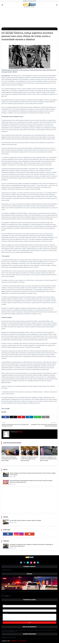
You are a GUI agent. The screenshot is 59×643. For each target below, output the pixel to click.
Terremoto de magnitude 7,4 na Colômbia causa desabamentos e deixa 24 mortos (48, 458)
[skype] (28, 562)
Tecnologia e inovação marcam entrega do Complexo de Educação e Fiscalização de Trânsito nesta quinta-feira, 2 (31, 545)
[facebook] (8, 534)
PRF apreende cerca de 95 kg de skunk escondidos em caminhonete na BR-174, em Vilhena (27, 593)
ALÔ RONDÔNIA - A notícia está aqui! (18, 640)
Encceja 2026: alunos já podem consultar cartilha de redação (25, 520)
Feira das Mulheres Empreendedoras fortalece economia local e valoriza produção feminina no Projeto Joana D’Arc (31, 481)
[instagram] (19, 534)
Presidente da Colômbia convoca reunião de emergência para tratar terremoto (29, 458)
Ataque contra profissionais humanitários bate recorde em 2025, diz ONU (9, 458)
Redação (20, 431)
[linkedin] (38, 562)
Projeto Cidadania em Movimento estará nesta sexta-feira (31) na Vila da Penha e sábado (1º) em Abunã (33, 473)
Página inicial (5, 28)
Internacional (12, 28)
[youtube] (29, 534)
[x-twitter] (24, 562)
